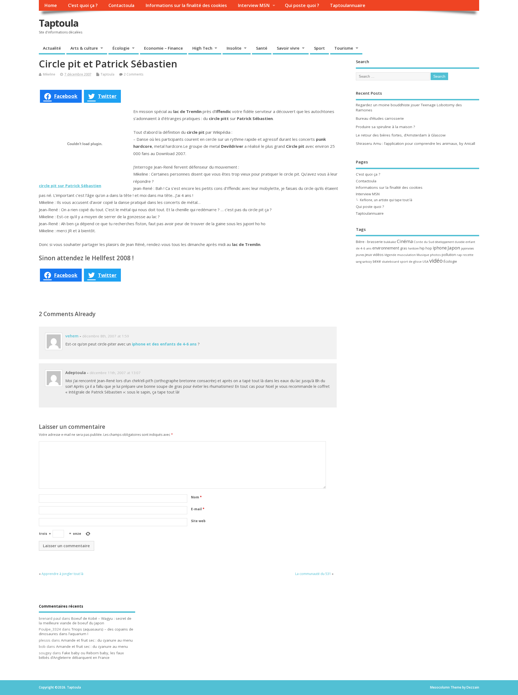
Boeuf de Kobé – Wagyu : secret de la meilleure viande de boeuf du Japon (85, 620)
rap (459, 255)
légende (390, 255)
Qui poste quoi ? (302, 5)
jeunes (360, 255)
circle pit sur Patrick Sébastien (70, 185)
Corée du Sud (424, 242)
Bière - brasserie (369, 241)
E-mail (198, 509)
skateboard (390, 261)
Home (50, 5)
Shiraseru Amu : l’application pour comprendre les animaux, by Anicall (415, 143)
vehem (72, 335)
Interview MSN (254, 5)
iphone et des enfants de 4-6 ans (164, 344)
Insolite (234, 48)
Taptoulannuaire (347, 5)
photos (435, 255)
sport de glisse (411, 261)
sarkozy (367, 261)
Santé (261, 48)
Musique (423, 255)
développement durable (450, 242)
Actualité (52, 48)
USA (425, 261)
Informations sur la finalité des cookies (186, 5)
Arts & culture (84, 48)
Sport (319, 48)
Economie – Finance (163, 48)
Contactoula (121, 5)
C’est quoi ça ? (83, 5)
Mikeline (49, 74)
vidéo (436, 260)
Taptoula (58, 23)
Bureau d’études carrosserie (380, 118)
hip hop (426, 248)
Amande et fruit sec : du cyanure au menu (97, 640)
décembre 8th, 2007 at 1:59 (105, 336)
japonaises (467, 248)
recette (468, 255)
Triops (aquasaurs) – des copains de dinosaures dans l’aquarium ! (86, 631)
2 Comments (133, 74)
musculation (406, 255)
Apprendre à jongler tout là (62, 573)
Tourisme (343, 48)
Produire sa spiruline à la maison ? (385, 126)
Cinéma (405, 241)
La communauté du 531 (313, 573)
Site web (198, 521)
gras (403, 248)
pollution (449, 254)
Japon (454, 248)
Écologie (121, 48)
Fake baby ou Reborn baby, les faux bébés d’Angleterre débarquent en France (81, 655)
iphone (440, 248)
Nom (196, 497)
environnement (385, 248)
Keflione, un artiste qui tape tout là (386, 200)
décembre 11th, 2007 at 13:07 (115, 372)
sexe (377, 261)
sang (359, 261)
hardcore (413, 248)
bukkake (390, 242)
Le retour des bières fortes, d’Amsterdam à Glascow (400, 135)
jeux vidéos (374, 254)
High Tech (202, 48)
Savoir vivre (288, 48)
